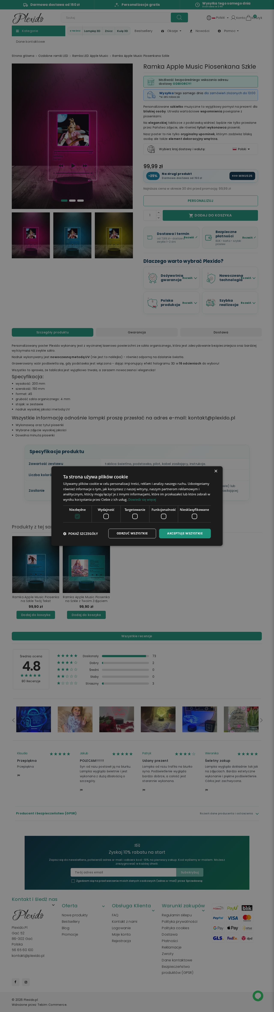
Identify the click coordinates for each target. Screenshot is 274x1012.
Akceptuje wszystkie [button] (185, 533)
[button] (80, 533)
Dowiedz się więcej (142, 499)
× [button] (215, 471)
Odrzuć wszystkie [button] (132, 533)
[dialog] (137, 506)
